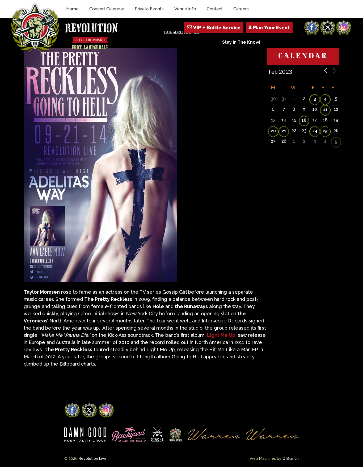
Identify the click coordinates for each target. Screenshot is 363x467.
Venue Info (185, 8)
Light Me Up (221, 335)
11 (325, 109)
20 (273, 130)
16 (304, 120)
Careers (241, 8)
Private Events (149, 8)
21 (284, 130)
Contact (215, 8)
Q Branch (290, 458)
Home (72, 8)
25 (325, 130)
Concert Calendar (106, 8)
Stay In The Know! (241, 42)
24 (314, 130)
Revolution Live (93, 458)
